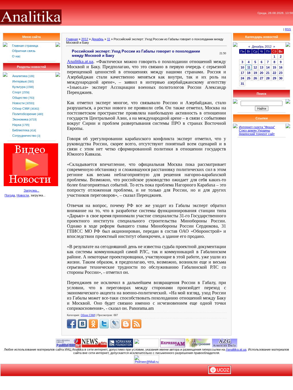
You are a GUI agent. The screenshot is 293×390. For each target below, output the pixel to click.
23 (280, 73)
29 (274, 78)
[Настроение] (198, 342)
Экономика (20, 119)
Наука (16, 124)
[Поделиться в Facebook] (71, 323)
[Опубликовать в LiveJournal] (115, 323)
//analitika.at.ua (236, 349)
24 (242, 78)
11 (108, 39)
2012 (84, 39)
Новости (18, 103)
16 (280, 67)
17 (242, 73)
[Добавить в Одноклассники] (93, 323)
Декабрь (98, 39)
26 (255, 78)
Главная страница (25, 45)
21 (268, 73)
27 (261, 78)
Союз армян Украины (254, 130)
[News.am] (94, 342)
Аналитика (19, 76)
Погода (10, 195)
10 (242, 67)
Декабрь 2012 (262, 46)
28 (268, 78)
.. (80, 61)
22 (274, 73)
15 (274, 67)
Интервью (19, 81)
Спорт (16, 92)
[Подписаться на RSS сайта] (136, 323)
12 (255, 67)
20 (261, 73)
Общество (19, 97)
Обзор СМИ (20, 108)
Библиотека (20, 130)
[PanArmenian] (68, 342)
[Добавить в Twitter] (104, 323)
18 (248, 73)
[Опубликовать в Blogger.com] (125, 323)
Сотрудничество (24, 135)
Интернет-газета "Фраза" (257, 127)
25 (248, 78)
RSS (288, 29)
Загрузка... (31, 190)
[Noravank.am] (120, 342)
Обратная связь (23, 51)
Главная (72, 39)
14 (268, 67)
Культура (18, 87)
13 (261, 67)
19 (255, 73)
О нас (16, 56)
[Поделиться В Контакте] (82, 323)
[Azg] (224, 342)
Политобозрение (24, 114)
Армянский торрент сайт (257, 134)
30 (280, 78)
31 (242, 83)
